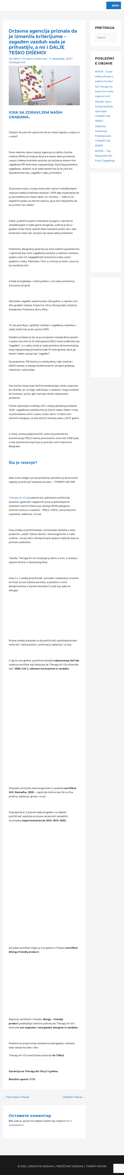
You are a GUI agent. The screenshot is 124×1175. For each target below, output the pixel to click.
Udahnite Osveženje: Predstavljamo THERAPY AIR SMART (103, 136)
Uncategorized (17, 62)
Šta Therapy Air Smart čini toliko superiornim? (104, 91)
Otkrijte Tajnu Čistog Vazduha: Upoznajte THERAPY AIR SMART (104, 111)
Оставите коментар (34, 58)
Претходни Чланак (16, 1097)
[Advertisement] (105, 222)
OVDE (32, 1079)
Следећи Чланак (74, 1097)
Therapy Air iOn (18, 497)
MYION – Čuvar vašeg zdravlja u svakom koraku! (104, 76)
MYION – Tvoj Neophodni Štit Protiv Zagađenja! (105, 155)
